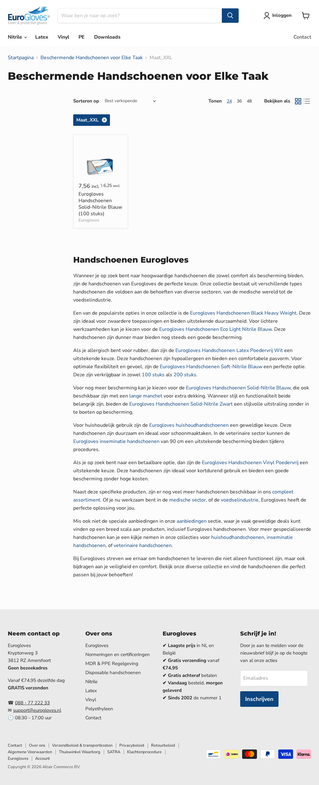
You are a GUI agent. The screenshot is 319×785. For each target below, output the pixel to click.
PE (82, 37)
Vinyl (63, 37)
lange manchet (145, 395)
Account (42, 758)
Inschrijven (259, 699)
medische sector (187, 500)
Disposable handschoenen (113, 672)
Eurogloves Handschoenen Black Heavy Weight (243, 313)
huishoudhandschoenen (237, 537)
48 (249, 101)
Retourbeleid (163, 745)
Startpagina (21, 57)
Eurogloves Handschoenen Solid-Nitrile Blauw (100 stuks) (100, 204)
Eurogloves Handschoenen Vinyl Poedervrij (250, 462)
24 (229, 101)
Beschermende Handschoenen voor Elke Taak (91, 57)
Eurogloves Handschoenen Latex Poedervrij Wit (229, 350)
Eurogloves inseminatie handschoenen (116, 441)
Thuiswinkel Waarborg (79, 752)
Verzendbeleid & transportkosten (82, 745)
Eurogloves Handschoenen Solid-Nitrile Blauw (238, 387)
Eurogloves (89, 220)
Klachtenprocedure (144, 752)
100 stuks (153, 374)
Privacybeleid (131, 745)
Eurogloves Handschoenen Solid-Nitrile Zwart (181, 404)
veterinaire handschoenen (143, 545)
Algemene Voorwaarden (30, 752)
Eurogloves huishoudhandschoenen (189, 425)
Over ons (37, 745)
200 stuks (185, 374)
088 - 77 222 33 (32, 703)
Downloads (107, 37)
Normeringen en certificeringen (117, 654)
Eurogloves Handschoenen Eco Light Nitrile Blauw (215, 329)
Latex (41, 37)
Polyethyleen (99, 709)
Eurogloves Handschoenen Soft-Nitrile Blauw (211, 366)
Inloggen (282, 15)
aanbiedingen (192, 521)
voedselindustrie (240, 500)
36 (239, 101)
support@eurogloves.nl (37, 710)
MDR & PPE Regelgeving (111, 663)
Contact (302, 37)
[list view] (306, 101)
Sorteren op (86, 101)
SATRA (113, 752)
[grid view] (298, 101)
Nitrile (15, 37)
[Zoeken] (230, 15)
